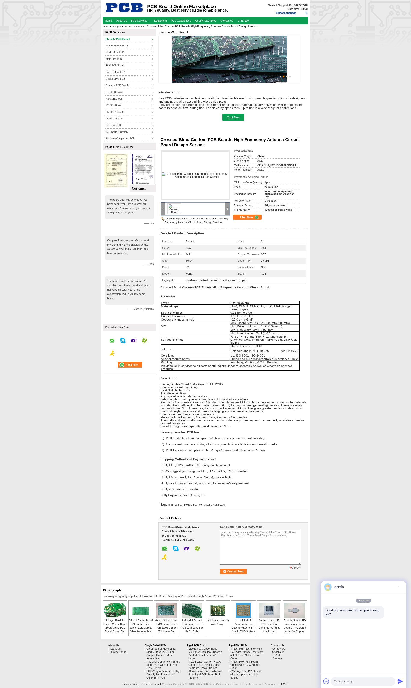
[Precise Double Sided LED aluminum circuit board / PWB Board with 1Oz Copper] (295, 610)
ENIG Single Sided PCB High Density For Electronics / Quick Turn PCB (163, 674)
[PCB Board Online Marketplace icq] (144, 341)
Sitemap (277, 658)
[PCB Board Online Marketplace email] (112, 341)
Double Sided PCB (115, 72)
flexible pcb (190, 504)
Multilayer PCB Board (117, 45)
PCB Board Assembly (117, 131)
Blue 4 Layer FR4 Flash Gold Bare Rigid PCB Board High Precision (205, 674)
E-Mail (276, 655)
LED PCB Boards (115, 111)
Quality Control (118, 652)
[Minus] (400, 587)
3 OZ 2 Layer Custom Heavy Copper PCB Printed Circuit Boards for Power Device (204, 665)
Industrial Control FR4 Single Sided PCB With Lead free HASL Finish (163, 665)
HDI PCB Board (114, 92)
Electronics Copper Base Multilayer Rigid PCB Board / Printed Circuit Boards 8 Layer (205, 653)
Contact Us (226, 20)
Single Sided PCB (115, 52)
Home (108, 20)
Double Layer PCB (115, 78)
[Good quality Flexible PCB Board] (116, 186)
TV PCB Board (113, 105)
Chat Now (293, 8)
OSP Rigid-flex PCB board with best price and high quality (245, 674)
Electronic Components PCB (120, 138)
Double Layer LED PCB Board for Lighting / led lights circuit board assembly (269, 628)
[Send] (400, 681)
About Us (121, 20)
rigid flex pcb (175, 504)
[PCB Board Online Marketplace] (306, 13)
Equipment (160, 20)
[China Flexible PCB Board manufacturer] (124, 11)
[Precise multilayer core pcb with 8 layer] (218, 610)
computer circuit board (212, 504)
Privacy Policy (130, 684)
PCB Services (139, 20)
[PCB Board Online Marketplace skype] (123, 341)
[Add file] (326, 681)
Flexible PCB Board (134, 26)
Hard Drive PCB (114, 98)
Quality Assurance (205, 20)
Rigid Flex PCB (114, 58)
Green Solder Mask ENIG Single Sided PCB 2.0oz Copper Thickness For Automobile (166, 628)
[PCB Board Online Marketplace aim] (112, 354)
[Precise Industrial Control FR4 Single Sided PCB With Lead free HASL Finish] (192, 610)
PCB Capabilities (181, 20)
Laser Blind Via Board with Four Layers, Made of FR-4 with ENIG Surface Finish (243, 628)
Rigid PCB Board (115, 65)
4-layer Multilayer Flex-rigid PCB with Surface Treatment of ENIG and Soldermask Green (246, 653)
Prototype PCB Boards (117, 85)
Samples (117, 26)
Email (304, 8)
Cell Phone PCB (114, 118)
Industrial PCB (113, 125)
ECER (285, 684)
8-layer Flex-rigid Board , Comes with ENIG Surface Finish (245, 665)
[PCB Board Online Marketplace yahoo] (134, 341)
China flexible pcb (151, 684)
